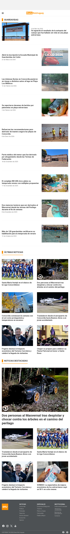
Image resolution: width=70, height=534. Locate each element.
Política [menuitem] (21, 508)
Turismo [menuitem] (39, 508)
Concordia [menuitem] (22, 506)
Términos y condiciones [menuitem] (58, 509)
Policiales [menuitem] (22, 511)
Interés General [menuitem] (23, 515)
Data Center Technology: (66, 532)
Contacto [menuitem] (57, 516)
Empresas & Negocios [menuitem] (43, 506)
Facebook (3, 526)
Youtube (15, 526)
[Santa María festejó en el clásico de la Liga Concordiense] (17, 269)
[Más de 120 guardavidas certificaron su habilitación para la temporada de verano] (55, 233)
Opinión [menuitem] (21, 520)
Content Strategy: (63, 532)
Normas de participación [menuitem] (58, 513)
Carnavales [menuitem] (40, 513)
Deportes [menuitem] (22, 513)
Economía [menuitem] (22, 518)
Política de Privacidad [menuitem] (61, 506)
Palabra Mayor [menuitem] (41, 515)
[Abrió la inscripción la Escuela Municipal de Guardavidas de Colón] (55, 57)
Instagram (7, 526)
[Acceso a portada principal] (35, 13)
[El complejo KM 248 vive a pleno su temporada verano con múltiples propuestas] (55, 183)
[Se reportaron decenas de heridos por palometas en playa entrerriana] (55, 107)
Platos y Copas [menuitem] (41, 511)
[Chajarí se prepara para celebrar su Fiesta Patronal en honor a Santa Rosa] (52, 335)
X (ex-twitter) (11, 526)
